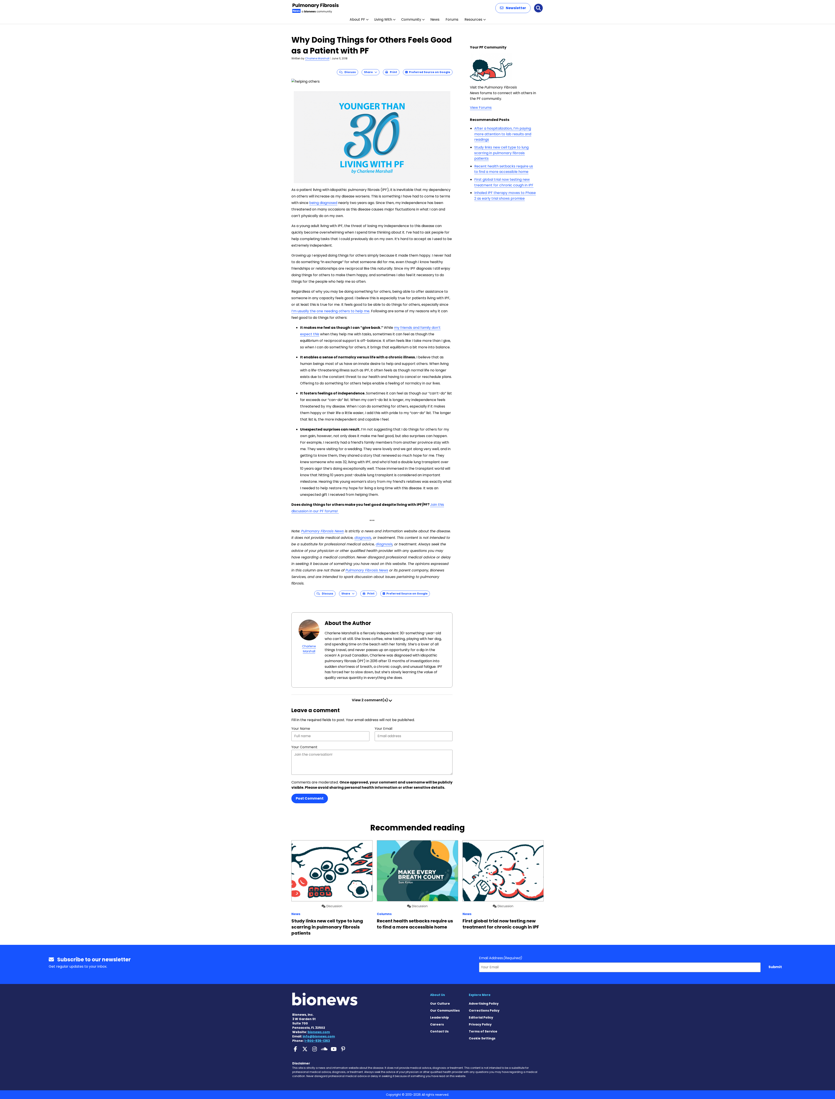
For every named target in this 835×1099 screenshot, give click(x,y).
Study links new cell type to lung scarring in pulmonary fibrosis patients (501, 153)
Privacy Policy (480, 1024)
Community (411, 19)
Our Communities (445, 1010)
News (434, 19)
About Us (437, 995)
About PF (357, 19)
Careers (437, 1024)
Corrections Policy (484, 1010)
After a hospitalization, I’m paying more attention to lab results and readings (502, 134)
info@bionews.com (319, 1036)
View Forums (481, 107)
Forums (452, 19)
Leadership (439, 1017)
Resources (473, 19)
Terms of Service (483, 1031)
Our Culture (440, 1003)
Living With (383, 19)
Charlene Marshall (317, 58)
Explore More (480, 995)
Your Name (300, 728)
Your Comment (304, 747)
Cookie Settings (482, 1038)
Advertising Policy (484, 1003)
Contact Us (439, 1031)
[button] (513, 8)
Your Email (383, 728)
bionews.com (319, 1032)
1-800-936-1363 (317, 1041)
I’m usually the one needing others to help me (330, 311)
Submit (775, 966)
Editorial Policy (481, 1017)
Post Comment (310, 798)
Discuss (349, 72)
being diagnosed (323, 202)
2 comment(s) (370, 700)
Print (392, 72)
